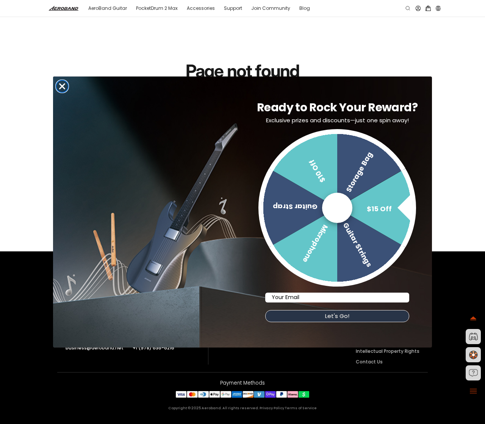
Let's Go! (337, 316)
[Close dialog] (62, 86)
